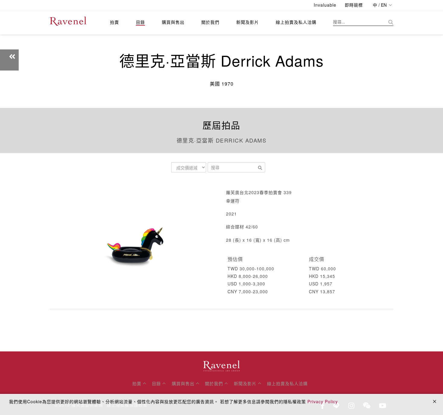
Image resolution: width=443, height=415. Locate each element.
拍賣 (114, 22)
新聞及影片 (247, 22)
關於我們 (210, 22)
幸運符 (233, 201)
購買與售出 (173, 22)
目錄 (140, 22)
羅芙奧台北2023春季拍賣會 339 (259, 192)
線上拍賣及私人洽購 (296, 22)
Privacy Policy (322, 401)
